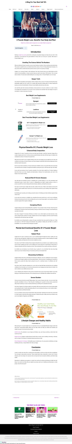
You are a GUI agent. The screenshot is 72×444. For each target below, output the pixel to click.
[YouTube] (38, 6)
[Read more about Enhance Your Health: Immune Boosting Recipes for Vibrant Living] (52, 409)
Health (32, 9)
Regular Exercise (18, 336)
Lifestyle (37, 9)
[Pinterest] (35, 6)
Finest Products (36, 427)
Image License (36, 433)
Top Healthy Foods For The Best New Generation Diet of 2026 (30, 415)
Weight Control (49, 9)
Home (10, 9)
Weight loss (23, 42)
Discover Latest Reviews (59, 9)
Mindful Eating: (18, 332)
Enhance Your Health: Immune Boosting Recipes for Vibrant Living (52, 415)
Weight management (47, 42)
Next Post (57, 397)
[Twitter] (40, 6)
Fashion (43, 9)
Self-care (14, 9)
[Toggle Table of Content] (25, 48)
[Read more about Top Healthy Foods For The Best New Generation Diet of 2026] (30, 409)
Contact (36, 431)
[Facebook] (31, 6)
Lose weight (40, 42)
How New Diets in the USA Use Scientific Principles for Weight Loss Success (41, 415)
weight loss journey (23, 54)
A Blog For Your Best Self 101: (36, 2)
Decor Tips (26, 9)
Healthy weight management (31, 42)
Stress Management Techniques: (21, 341)
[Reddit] (37, 6)
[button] (66, 6)
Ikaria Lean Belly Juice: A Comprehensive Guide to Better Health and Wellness (19, 416)
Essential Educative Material (36, 429)
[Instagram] (33, 6)
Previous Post (15, 397)
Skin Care (20, 9)
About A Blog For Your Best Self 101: (36, 425)
